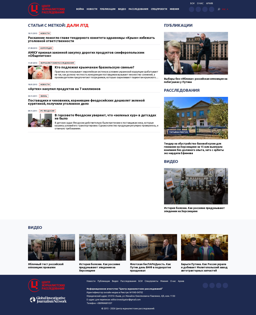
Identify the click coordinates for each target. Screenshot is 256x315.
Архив (209, 3)
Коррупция (46, 48)
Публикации (107, 9)
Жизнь (43, 96)
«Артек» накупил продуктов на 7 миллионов (64, 88)
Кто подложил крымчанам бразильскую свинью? (94, 67)
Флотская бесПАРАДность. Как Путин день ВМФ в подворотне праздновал (150, 267)
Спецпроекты (151, 281)
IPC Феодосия (47, 111)
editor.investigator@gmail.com (126, 299)
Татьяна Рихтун (178, 132)
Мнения (174, 9)
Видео (122, 9)
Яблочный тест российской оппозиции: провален (45, 266)
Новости (92, 9)
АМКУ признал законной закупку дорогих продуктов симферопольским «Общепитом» (86, 54)
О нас (200, 3)
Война (80, 9)
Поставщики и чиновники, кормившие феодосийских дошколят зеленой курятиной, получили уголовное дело (86, 102)
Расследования (138, 9)
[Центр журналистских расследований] (47, 9)
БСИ (192, 3)
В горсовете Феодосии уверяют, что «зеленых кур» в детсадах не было (105, 117)
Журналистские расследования (57, 63)
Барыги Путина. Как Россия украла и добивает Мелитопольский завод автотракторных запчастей (204, 267)
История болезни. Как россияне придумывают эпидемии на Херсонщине (194, 209)
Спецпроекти (159, 9)
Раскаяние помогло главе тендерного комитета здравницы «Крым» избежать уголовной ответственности (91, 39)
